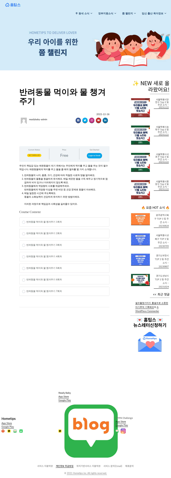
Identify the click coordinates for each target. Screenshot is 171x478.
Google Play (8, 426)
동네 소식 (84, 13)
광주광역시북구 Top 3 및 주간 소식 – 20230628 (161, 220)
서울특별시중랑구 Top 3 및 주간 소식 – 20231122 (162, 185)
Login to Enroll (94, 155)
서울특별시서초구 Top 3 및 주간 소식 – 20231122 (162, 158)
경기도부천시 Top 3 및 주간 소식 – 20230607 (162, 261)
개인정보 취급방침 (64, 466)
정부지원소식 (105, 13)
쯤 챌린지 (127, 13)
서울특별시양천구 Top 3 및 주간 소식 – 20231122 (162, 103)
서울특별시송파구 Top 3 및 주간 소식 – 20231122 (162, 131)
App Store (7, 423)
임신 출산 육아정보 (152, 13)
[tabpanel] (64, 185)
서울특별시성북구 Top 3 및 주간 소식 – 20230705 (162, 241)
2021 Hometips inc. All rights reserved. (87, 473)
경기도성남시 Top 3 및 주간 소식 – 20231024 (162, 281)
